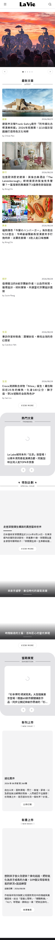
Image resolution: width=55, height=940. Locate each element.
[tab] (23, 71)
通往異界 (10, 778)
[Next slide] (50, 71)
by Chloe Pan (8, 136)
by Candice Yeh (9, 344)
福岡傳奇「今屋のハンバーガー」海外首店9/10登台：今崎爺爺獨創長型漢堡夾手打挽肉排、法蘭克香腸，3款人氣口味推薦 (27, 234)
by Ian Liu (6, 398)
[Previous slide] (4, 71)
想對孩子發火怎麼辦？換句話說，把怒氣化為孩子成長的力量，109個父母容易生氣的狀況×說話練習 (27, 879)
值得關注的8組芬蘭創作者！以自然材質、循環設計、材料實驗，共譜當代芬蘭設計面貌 (27, 287)
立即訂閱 (27, 804)
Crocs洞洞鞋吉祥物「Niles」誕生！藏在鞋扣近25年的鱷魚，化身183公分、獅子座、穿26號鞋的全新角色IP (27, 389)
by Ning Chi (7, 189)
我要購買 (27, 910)
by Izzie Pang (8, 295)
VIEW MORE (27, 405)
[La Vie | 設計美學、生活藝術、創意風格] (27, 4)
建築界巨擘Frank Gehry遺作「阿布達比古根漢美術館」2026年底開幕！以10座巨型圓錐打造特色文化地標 (27, 127)
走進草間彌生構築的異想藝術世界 (22, 526)
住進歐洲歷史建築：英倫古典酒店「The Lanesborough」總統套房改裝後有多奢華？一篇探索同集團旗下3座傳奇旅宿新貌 (27, 180)
